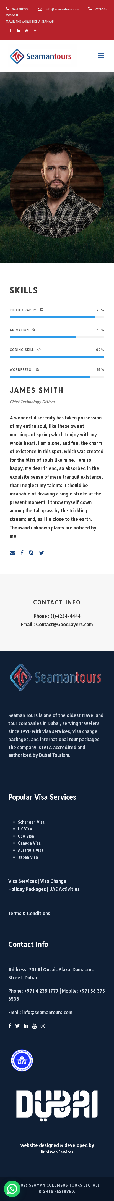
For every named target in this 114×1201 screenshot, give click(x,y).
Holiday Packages (27, 889)
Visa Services (23, 881)
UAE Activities (64, 889)
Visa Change (53, 881)
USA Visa (26, 836)
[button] (12, 1189)
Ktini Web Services (57, 1152)
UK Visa (25, 829)
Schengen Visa (31, 822)
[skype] (31, 552)
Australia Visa (30, 850)
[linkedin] (18, 30)
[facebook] (10, 30)
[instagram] (35, 30)
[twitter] (41, 552)
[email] (12, 552)
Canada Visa (29, 843)
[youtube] (26, 30)
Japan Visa (28, 857)
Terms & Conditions (29, 913)
